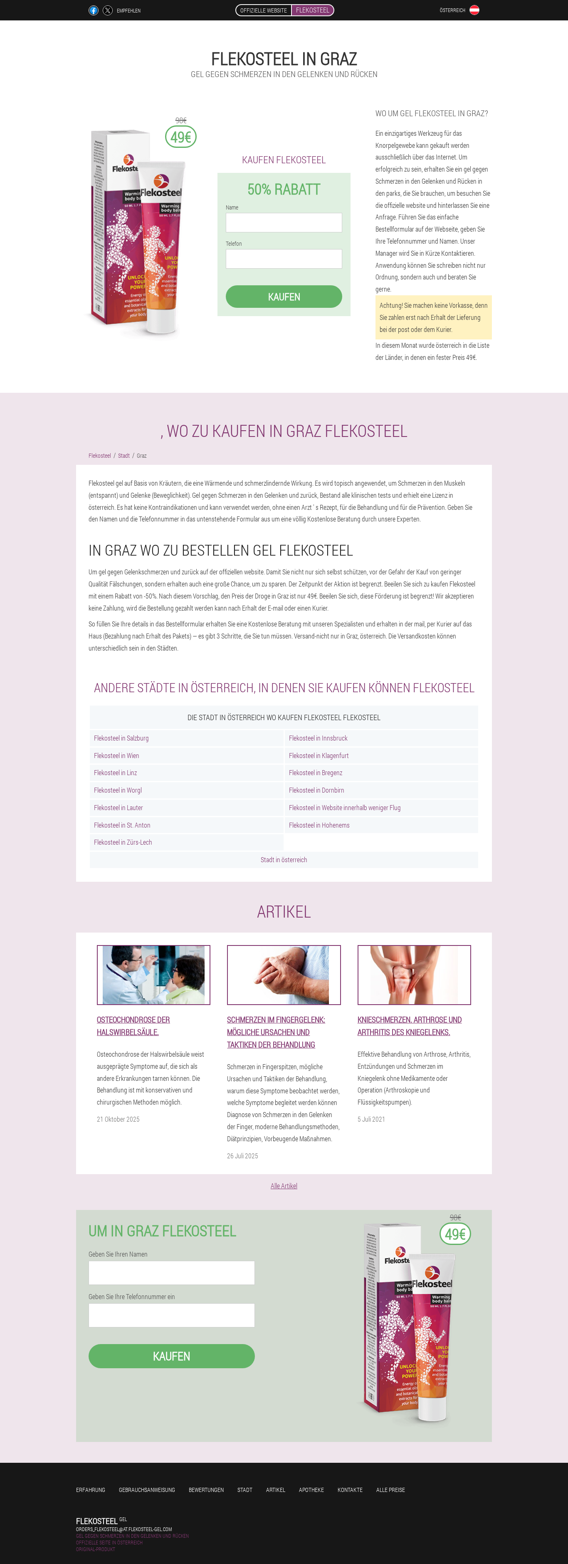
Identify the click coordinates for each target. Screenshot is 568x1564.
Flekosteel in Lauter (118, 807)
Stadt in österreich (284, 859)
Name (232, 207)
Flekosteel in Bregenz (315, 772)
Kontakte (350, 1490)
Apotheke (311, 1490)
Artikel (275, 1490)
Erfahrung (90, 1490)
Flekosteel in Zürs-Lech (123, 842)
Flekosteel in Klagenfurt (319, 755)
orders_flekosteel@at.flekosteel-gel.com (124, 1529)
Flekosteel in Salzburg (121, 737)
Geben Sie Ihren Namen (118, 1254)
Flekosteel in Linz (115, 772)
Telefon (234, 244)
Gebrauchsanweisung (147, 1490)
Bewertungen (206, 1490)
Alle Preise (390, 1490)
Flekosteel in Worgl (118, 790)
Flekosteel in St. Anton (122, 825)
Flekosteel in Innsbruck (318, 737)
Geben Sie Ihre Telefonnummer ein (132, 1296)
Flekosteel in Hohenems (319, 825)
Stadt (244, 1490)
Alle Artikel (284, 1185)
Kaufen (284, 296)
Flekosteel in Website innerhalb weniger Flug (345, 807)
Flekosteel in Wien (116, 755)
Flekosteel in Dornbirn (316, 790)
